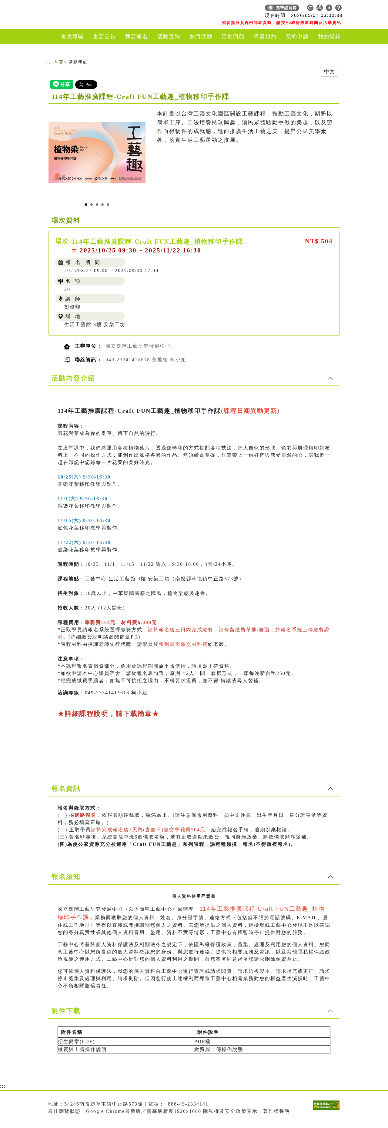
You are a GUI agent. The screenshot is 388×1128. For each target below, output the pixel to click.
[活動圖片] (97, 152)
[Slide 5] (108, 204)
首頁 (59, 62)
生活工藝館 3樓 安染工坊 (94, 324)
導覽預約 (265, 36)
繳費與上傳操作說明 (82, 1049)
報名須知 (66, 876)
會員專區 (72, 36)
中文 (329, 72)
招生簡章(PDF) (76, 1041)
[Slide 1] (86, 204)
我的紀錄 (329, 36)
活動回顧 (233, 36)
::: (48, 62)
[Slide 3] (97, 204)
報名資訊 (66, 788)
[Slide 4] (102, 204)
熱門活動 (200, 36)
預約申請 (297, 36)
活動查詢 (168, 36)
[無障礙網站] (328, 1109)
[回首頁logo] (87, 9)
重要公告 (104, 36)
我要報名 (136, 36)
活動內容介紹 (73, 378)
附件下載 (66, 1011)
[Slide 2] (91, 204)
